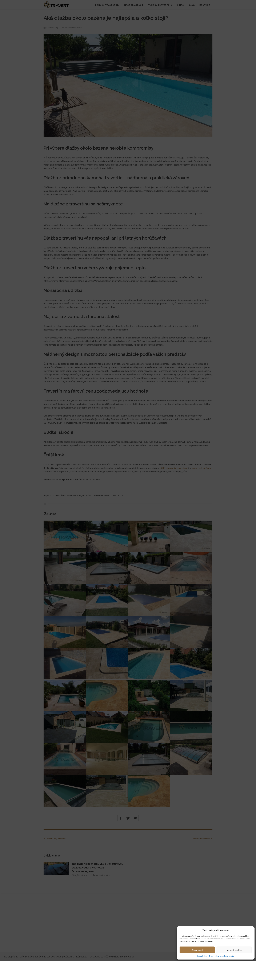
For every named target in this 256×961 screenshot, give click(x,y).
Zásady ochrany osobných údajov (222, 956)
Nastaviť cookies (234, 950)
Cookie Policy (201, 956)
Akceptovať (197, 950)
